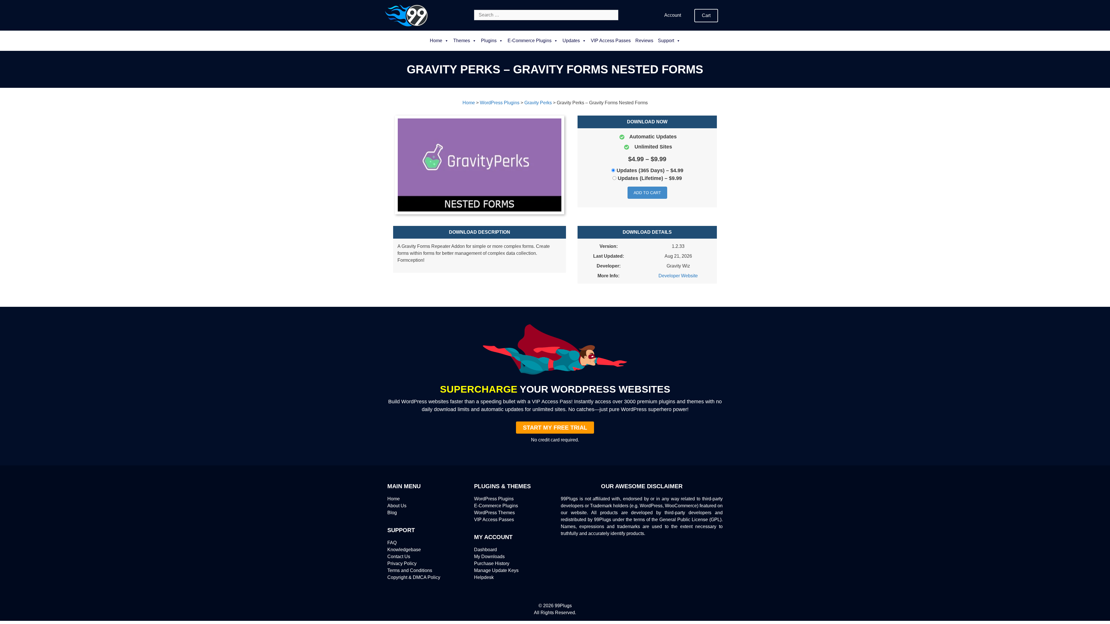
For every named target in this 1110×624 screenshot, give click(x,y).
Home (436, 40)
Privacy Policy (402, 563)
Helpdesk (484, 577)
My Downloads (489, 556)
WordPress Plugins (494, 498)
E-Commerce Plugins (496, 505)
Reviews (644, 40)
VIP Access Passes (611, 40)
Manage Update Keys (496, 570)
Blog (392, 512)
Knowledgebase (404, 549)
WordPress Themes (494, 512)
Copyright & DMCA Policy (413, 577)
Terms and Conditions (409, 570)
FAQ (392, 542)
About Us (396, 505)
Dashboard (485, 549)
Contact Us (398, 556)
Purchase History (491, 563)
